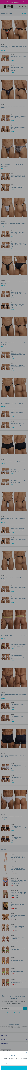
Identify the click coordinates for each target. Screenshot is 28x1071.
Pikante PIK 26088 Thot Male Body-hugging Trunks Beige (18, 481)
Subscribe (14, 1068)
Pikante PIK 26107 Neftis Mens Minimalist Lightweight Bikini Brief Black (14, 282)
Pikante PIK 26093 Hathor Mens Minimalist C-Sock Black (13, 403)
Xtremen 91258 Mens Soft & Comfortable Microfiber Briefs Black (18, 827)
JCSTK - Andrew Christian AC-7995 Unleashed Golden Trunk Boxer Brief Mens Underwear (18, 894)
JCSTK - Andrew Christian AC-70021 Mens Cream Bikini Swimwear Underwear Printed (18, 882)
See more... (24, 13)
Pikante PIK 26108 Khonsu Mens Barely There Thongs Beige (17, 233)
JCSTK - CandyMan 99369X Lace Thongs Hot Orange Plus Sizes (17, 959)
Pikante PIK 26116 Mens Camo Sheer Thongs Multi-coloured (18, 128)
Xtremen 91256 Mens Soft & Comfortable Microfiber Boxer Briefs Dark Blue (13, 756)
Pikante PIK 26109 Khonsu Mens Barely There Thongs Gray (13, 223)
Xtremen (3, 634)
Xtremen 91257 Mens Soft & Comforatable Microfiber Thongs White (12, 816)
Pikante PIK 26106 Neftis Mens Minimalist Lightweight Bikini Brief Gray (18, 245)
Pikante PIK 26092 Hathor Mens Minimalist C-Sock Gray (17, 413)
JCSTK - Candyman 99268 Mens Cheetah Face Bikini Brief (17, 927)
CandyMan (13, 913)
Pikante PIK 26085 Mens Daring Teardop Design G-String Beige (13, 578)
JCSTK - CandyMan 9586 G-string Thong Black (18, 916)
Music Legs (13, 854)
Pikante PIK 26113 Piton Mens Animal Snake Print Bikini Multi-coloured (12, 165)
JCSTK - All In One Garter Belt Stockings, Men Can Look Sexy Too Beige (18, 858)
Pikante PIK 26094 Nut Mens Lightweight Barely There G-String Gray (18, 367)
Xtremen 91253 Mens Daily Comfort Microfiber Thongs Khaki (14, 635)
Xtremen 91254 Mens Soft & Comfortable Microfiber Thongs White (17, 657)
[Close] (26, 1053)
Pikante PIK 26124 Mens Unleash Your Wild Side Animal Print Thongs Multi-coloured (14, 47)
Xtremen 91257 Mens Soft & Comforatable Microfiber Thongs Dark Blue (19, 779)
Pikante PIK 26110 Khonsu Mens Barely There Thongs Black (17, 186)
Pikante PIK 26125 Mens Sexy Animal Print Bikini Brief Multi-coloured (18, 57)
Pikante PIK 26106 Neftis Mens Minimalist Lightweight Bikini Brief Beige (18, 294)
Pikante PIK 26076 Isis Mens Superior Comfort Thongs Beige (18, 599)
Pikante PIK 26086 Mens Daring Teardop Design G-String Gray (13, 519)
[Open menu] (2, 6)
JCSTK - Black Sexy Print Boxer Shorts (17, 905)
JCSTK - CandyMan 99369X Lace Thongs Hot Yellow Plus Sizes (17, 970)
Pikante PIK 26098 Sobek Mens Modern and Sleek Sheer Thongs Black (17, 306)
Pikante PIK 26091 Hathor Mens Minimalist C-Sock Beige (17, 424)
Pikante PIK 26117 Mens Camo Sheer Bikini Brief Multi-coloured (18, 117)
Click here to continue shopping (14, 1012)
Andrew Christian (14, 878)
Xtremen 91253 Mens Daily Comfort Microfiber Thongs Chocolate (18, 645)
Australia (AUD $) (5, 1050)
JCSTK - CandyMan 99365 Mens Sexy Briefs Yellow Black (18, 948)
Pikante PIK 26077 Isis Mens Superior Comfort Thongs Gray (18, 588)
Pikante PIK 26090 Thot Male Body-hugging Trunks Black (13, 461)
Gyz (11, 902)
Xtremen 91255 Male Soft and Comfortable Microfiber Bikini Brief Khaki (18, 718)
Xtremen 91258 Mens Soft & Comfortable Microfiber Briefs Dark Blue (18, 839)
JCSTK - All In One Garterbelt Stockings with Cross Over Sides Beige (18, 870)
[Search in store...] (25, 1008)
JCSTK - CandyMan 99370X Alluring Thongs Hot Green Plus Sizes (18, 981)
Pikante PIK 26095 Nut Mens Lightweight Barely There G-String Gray (18, 355)
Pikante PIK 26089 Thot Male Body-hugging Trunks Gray (18, 470)
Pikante (3, 44)
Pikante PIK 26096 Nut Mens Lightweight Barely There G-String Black (13, 343)
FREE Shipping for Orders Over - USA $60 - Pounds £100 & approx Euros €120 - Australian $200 (14, 2)
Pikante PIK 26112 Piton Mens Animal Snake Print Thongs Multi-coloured (18, 176)
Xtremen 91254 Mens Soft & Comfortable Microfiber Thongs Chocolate (13, 695)
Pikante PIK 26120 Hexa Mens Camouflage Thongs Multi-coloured (13, 107)
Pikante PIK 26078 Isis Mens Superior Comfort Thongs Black (18, 540)
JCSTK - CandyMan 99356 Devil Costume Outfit (17, 938)
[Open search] (20, 6)
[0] (25, 6)
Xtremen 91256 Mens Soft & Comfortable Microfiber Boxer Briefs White (18, 767)
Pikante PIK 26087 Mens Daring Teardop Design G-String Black (17, 529)
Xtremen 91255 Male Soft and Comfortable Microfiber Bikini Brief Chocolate (18, 706)
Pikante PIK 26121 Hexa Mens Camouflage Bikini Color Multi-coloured (17, 69)
